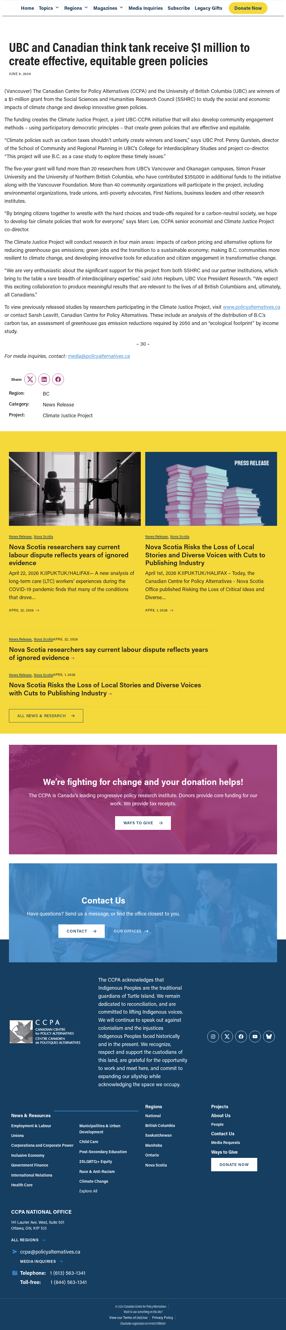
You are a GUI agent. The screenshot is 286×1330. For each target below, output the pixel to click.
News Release (20, 536)
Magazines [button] (105, 8)
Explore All (88, 1191)
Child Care (88, 1141)
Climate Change (93, 1181)
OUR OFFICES (128, 931)
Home (27, 8)
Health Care (22, 1184)
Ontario (152, 1155)
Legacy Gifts (208, 8)
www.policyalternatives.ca (251, 306)
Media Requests (225, 1142)
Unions (17, 1135)
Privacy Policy (162, 1317)
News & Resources (31, 1115)
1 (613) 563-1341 (67, 1272)
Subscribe (179, 8)
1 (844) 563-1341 (69, 1282)
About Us (220, 1115)
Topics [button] (46, 8)
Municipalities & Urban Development (99, 1128)
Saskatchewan (158, 1135)
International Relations (31, 1175)
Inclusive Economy (27, 1155)
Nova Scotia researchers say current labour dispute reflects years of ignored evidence (68, 554)
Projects (219, 1106)
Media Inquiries (145, 8)
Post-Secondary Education (103, 1151)
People (217, 1124)
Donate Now (248, 8)
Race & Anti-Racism (97, 1171)
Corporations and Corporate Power (42, 1145)
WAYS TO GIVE (138, 822)
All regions (25, 1239)
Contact (77, 931)
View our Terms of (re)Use (128, 1317)
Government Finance (29, 1165)
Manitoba (153, 1145)
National (153, 1115)
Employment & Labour (31, 1125)
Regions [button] (73, 8)
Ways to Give (224, 1152)
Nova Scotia (43, 536)
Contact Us (222, 1133)
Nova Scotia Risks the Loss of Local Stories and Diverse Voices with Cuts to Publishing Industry (205, 554)
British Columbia (160, 1125)
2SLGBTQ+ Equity (95, 1161)
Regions (153, 1106)
